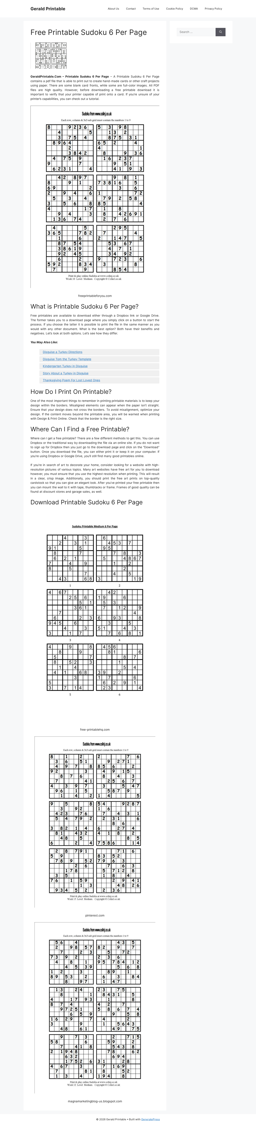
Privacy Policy (213, 8)
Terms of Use (151, 8)
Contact (131, 8)
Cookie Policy (174, 8)
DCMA (194, 8)
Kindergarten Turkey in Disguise (65, 366)
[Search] (221, 32)
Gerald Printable (47, 8)
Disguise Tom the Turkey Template (67, 359)
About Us (113, 8)
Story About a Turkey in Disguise (65, 373)
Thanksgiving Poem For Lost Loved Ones (71, 380)
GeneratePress (150, 1119)
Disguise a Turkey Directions (62, 352)
